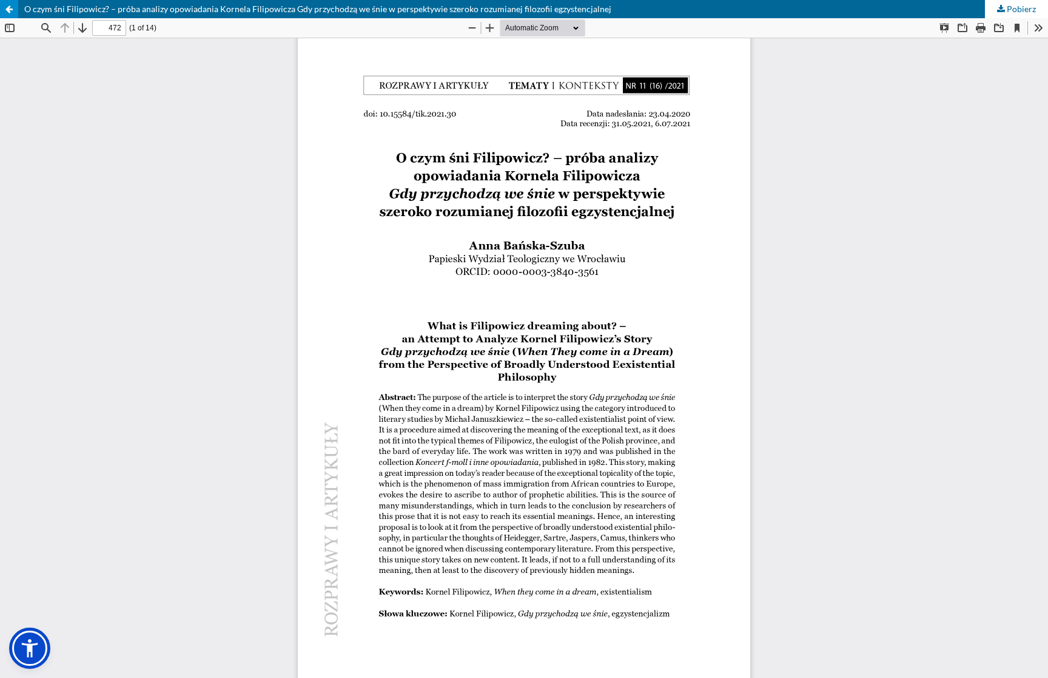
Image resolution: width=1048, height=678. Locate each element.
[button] (29, 648)
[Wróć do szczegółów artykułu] (9, 9)
